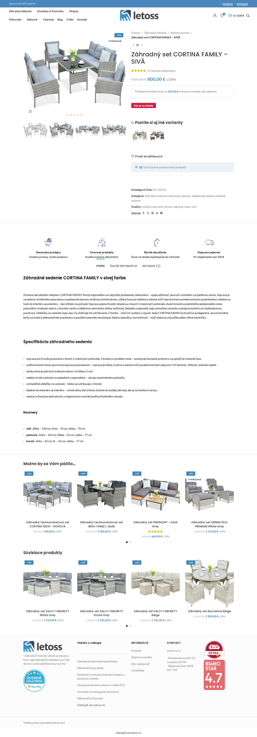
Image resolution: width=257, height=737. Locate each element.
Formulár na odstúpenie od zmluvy (98, 691)
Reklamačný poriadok (90, 667)
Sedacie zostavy (180, 32)
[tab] (100, 264)
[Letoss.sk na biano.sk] (218, 674)
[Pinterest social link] (152, 213)
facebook (228, 4)
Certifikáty (137, 670)
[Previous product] (133, 45)
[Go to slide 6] (81, 115)
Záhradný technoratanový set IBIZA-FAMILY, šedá (101, 524)
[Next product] (142, 45)
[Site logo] (139, 15)
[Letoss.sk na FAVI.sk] (218, 650)
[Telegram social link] (161, 213)
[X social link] (148, 213)
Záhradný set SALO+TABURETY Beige (155, 613)
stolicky (146, 206)
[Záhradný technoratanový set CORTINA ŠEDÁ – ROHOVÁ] (47, 494)
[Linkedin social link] (157, 213)
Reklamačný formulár (90, 698)
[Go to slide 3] (71, 115)
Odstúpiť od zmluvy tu (91, 705)
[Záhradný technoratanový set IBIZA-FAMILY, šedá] (101, 494)
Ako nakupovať (140, 663)
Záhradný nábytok (155, 32)
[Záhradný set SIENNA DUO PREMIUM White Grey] (209, 494)
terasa (168, 206)
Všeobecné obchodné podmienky (97, 661)
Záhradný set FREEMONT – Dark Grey (155, 524)
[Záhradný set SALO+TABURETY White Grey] (47, 583)
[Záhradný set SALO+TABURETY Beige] (155, 583)
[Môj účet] (214, 15)
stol (194, 206)
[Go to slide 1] (127, 542)
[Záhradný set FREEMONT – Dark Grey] (155, 494)
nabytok (178, 206)
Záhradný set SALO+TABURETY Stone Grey (101, 613)
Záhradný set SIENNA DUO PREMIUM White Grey (209, 524)
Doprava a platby (141, 657)
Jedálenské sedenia (203, 195)
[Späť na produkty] (137, 45)
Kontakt (136, 650)
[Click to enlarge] (30, 111)
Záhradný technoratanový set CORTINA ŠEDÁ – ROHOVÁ (47, 524)
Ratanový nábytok (180, 195)
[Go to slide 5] (78, 115)
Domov (135, 32)
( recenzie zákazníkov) (162, 70)
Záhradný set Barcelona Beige (209, 611)
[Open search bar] (248, 15)
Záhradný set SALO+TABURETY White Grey (47, 613)
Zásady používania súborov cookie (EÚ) (101, 685)
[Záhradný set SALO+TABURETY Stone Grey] (101, 583)
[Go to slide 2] (67, 115)
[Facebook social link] (143, 213)
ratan (187, 206)
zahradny (157, 206)
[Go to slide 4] (74, 115)
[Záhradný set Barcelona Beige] (209, 583)
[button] (27, 130)
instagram (242, 4)
